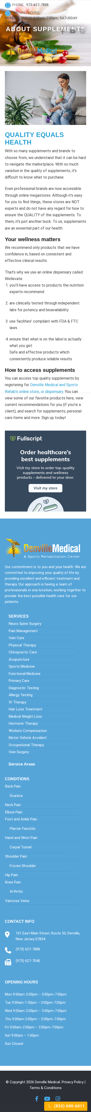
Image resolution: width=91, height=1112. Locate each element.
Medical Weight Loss (25, 716)
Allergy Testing (21, 695)
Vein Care (16, 638)
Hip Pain (11, 875)
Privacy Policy (72, 1082)
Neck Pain (13, 805)
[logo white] (45, 548)
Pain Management (23, 631)
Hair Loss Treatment (25, 709)
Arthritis (16, 891)
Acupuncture (19, 659)
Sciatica (16, 796)
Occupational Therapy (26, 745)
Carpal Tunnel (21, 847)
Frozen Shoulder (23, 866)
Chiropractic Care (23, 652)
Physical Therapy (22, 645)
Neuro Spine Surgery (25, 623)
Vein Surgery (19, 752)
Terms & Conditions (45, 1088)
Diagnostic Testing (24, 688)
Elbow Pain (13, 812)
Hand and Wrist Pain (21, 838)
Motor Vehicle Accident (28, 738)
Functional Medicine (25, 674)
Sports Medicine (22, 666)
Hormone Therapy (23, 723)
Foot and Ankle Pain (21, 819)
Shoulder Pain (16, 856)
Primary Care (19, 681)
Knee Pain (13, 882)
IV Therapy (17, 702)
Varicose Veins (17, 901)
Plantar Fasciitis (22, 828)
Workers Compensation (28, 731)
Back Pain (13, 786)
